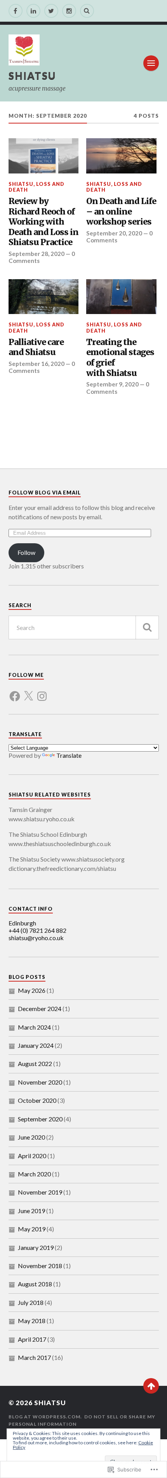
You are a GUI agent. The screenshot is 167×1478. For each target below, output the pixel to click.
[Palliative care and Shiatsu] (44, 296)
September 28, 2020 (36, 253)
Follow (26, 552)
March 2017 (34, 1357)
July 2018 (30, 1302)
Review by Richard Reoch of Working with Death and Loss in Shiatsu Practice (43, 221)
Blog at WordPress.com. (45, 1417)
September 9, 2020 (112, 384)
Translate (69, 755)
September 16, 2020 (36, 363)
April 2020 (32, 1155)
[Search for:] (84, 627)
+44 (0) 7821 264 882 (37, 930)
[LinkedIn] (33, 11)
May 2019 (31, 1229)
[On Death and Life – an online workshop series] (121, 155)
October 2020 (37, 1100)
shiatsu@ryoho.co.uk (36, 937)
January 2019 (36, 1247)
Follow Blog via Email (45, 492)
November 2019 (40, 1192)
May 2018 (31, 1320)
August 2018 (35, 1283)
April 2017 (32, 1339)
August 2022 (35, 1063)
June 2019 (31, 1210)
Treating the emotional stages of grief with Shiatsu (120, 357)
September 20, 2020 (114, 233)
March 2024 (34, 1027)
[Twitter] (51, 11)
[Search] (87, 11)
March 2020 (34, 1174)
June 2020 (31, 1137)
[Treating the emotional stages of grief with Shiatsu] (121, 296)
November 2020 (40, 1082)
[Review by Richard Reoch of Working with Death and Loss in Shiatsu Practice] (44, 155)
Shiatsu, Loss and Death (36, 187)
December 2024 (39, 1008)
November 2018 (40, 1265)
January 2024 (36, 1045)
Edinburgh (22, 923)
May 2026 (31, 990)
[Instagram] (69, 11)
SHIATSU (32, 75)
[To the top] (151, 1386)
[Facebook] (16, 11)
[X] (28, 691)
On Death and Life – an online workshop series (121, 211)
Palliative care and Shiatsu (36, 347)
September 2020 (40, 1119)
